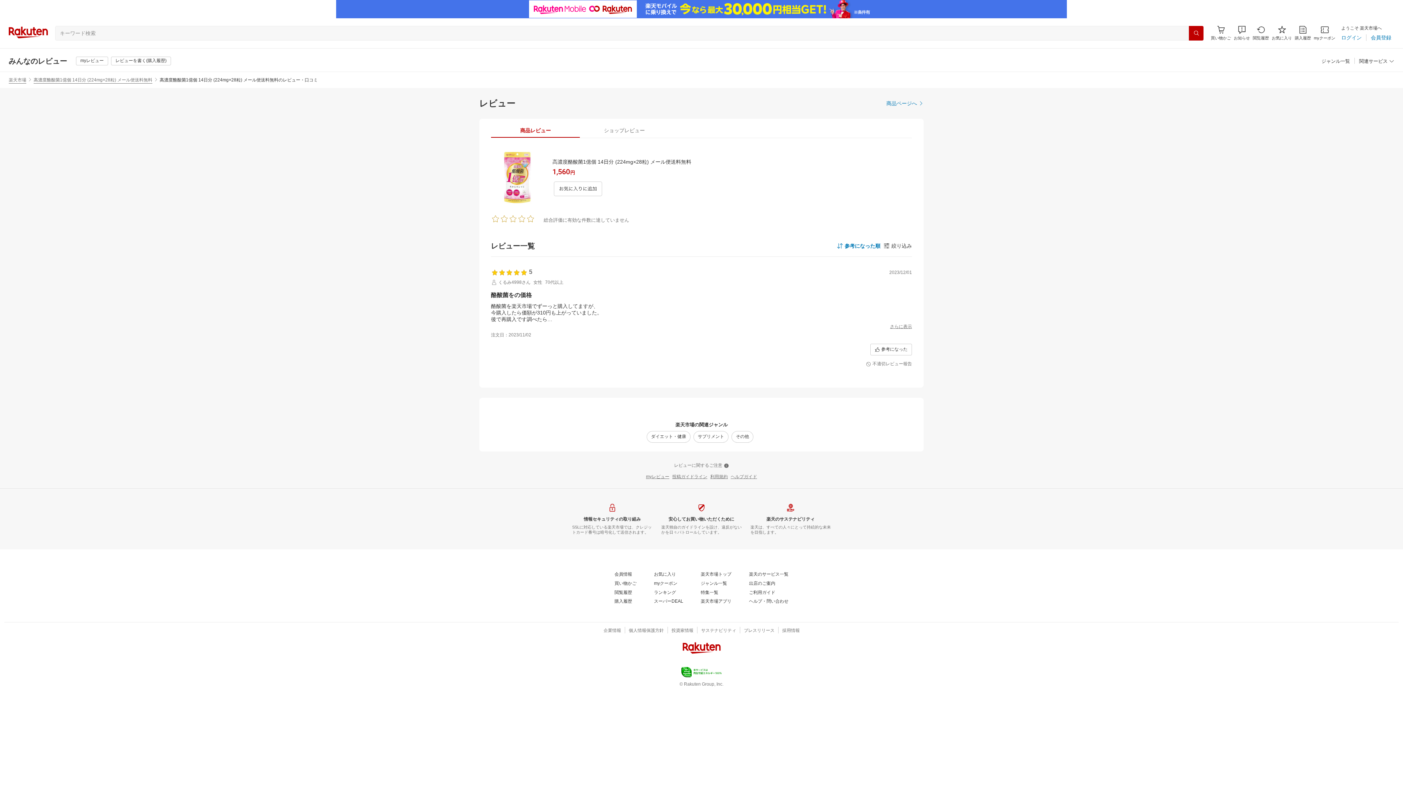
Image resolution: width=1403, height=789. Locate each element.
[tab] (535, 130)
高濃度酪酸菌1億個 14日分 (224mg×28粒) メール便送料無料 (93, 80)
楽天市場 (17, 80)
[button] (1242, 33)
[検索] (1196, 33)
